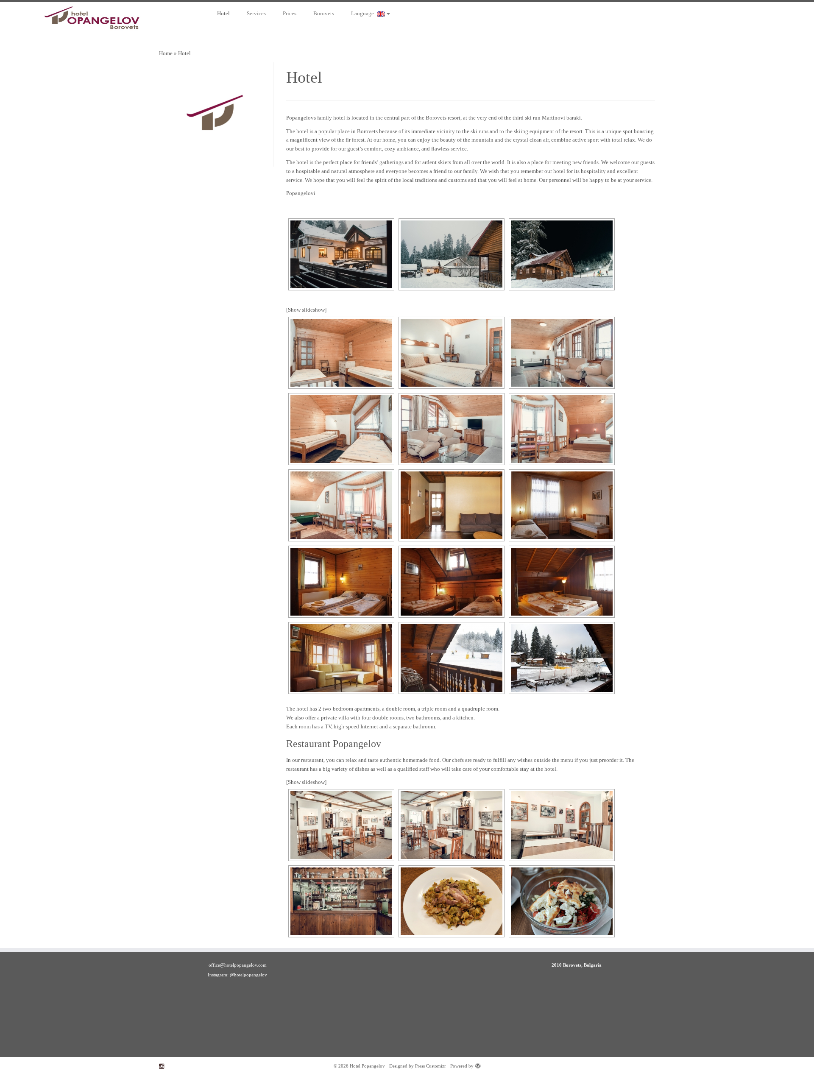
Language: (364, 13)
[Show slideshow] (306, 310)
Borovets (323, 13)
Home (166, 53)
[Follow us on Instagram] (164, 1066)
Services (256, 13)
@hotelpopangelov (248, 974)
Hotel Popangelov (367, 1065)
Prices (289, 13)
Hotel (223, 13)
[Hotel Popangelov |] (94, 20)
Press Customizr (430, 1065)
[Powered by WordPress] (478, 1065)
